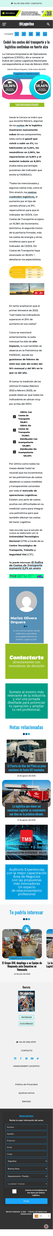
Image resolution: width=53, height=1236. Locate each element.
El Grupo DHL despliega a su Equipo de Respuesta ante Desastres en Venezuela (22, 966)
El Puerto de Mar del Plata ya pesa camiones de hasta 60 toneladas (26, 768)
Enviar (26, 1201)
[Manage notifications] (46, 1226)
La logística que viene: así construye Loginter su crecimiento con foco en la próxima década (26, 810)
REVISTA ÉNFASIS (13, 1212)
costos (20, 125)
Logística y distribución (22, 958)
